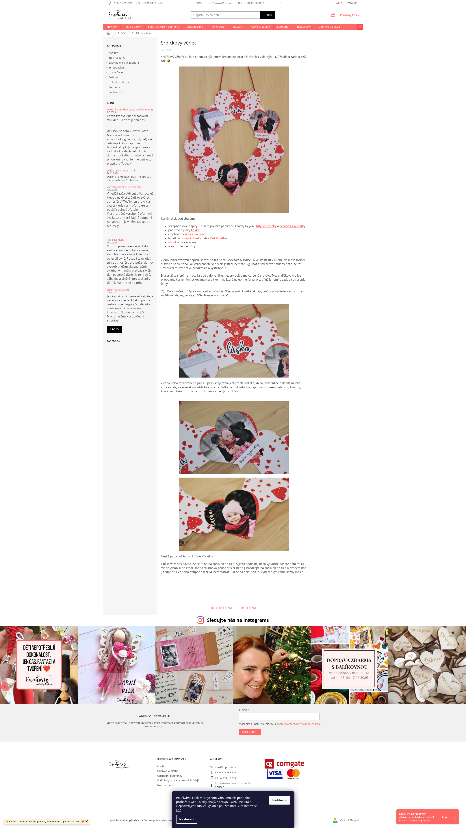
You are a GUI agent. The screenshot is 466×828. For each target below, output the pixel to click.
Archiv (114, 329)
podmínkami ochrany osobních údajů (299, 724)
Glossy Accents (190, 238)
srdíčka (190, 234)
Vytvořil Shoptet (349, 820)
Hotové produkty (119, 82)
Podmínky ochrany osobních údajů (178, 780)
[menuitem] (111, 27)
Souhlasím (279, 800)
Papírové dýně (115, 239)
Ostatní (113, 77)
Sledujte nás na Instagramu (238, 620)
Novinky (113, 52)
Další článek (249, 608)
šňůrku (173, 242)
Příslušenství (116, 92)
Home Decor (116, 72)
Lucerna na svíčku (118, 289)
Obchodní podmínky (251, 3)
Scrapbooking (117, 67)
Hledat (267, 15)
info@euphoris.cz (225, 767)
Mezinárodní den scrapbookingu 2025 (130, 109)
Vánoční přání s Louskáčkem (124, 187)
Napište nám (165, 785)
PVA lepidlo (217, 238)
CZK (337, 2)
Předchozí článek (222, 608)
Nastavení (186, 819)
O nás (198, 3)
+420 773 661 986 (225, 772)
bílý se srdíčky (266, 226)
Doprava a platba (220, 3)
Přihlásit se (250, 732)
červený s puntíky (292, 226)
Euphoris (114, 87)
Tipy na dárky (117, 57)
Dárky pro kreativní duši (121, 170)
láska (202, 234)
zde (178, 810)
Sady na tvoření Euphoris (124, 62)
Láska (195, 230)
